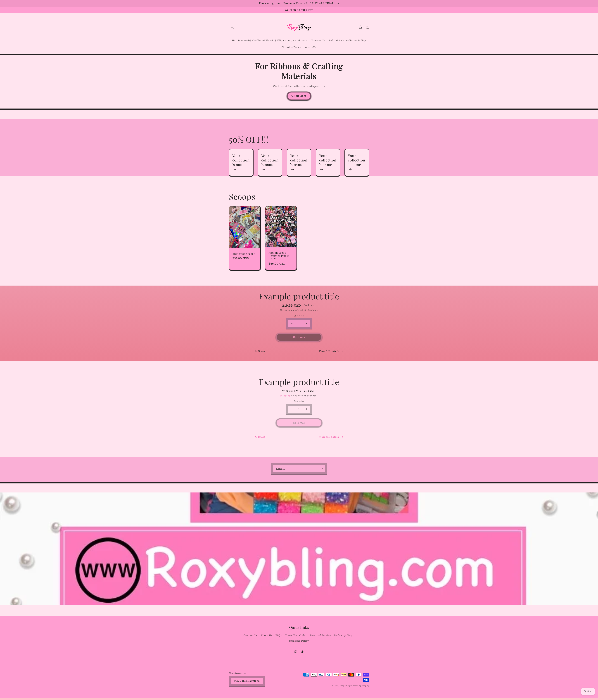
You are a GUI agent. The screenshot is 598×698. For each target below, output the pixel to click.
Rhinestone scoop (243, 253)
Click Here (299, 95)
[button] (232, 27)
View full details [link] (329, 351)
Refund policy (343, 635)
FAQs (278, 635)
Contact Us (251, 635)
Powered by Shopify (359, 686)
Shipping (285, 310)
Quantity (299, 315)
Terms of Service (320, 635)
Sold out (299, 337)
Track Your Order (296, 635)
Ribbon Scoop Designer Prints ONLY (278, 256)
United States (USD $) (246, 681)
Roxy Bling (345, 686)
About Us (266, 635)
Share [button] (261, 351)
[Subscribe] (321, 468)
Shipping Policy (299, 640)
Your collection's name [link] (241, 160)
